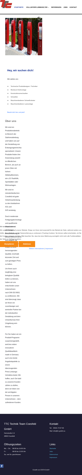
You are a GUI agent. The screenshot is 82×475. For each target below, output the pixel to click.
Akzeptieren (9, 244)
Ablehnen (27, 244)
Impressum (49, 248)
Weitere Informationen (36, 248)
